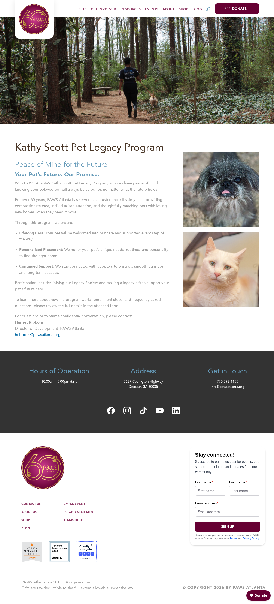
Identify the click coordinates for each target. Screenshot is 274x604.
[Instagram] (127, 410)
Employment (74, 503)
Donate (239, 9)
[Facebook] (111, 410)
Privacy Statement (79, 512)
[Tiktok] (143, 410)
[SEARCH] (208, 9)
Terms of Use (74, 520)
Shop (183, 9)
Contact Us (31, 503)
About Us (29, 512)
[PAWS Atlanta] (34, 19)
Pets (82, 9)
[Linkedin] (176, 410)
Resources (131, 9)
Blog (197, 9)
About (168, 9)
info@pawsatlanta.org (227, 387)
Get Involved (103, 9)
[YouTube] (160, 410)
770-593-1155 (227, 382)
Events (151, 9)
